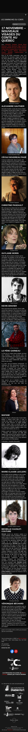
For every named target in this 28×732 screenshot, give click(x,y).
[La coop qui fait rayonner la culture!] (19, 702)
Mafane (16, 50)
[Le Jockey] (8, 714)
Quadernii (10, 729)
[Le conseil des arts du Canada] (17, 709)
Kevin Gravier (22, 49)
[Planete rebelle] (14, 720)
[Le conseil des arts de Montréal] (19, 695)
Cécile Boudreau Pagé (14, 46)
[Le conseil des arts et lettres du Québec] (9, 702)
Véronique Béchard (7, 54)
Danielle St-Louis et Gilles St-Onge (16, 47)
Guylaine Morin (13, 49)
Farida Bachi (5, 49)
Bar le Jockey (22, 638)
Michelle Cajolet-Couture (15, 52)
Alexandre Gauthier (11, 44)
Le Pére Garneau (7, 50)
